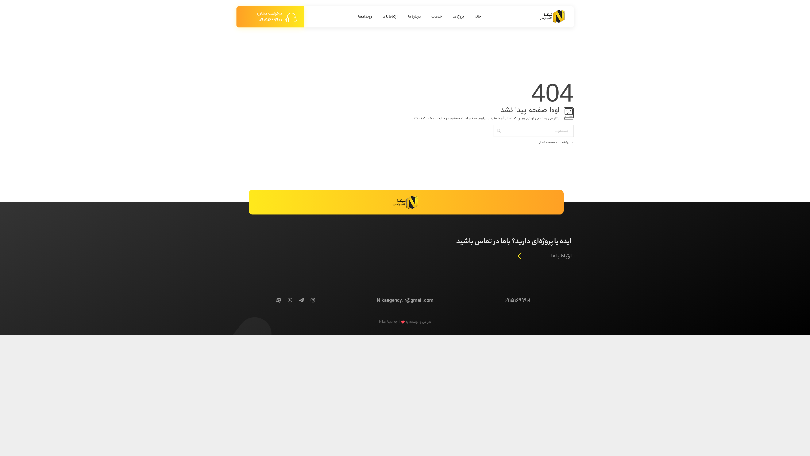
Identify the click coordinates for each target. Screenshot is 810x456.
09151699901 (270, 20)
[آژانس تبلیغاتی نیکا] (552, 16)
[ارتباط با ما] (522, 255)
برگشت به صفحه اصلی (553, 142)
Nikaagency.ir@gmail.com (405, 300)
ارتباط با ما (561, 256)
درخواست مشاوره (269, 13)
